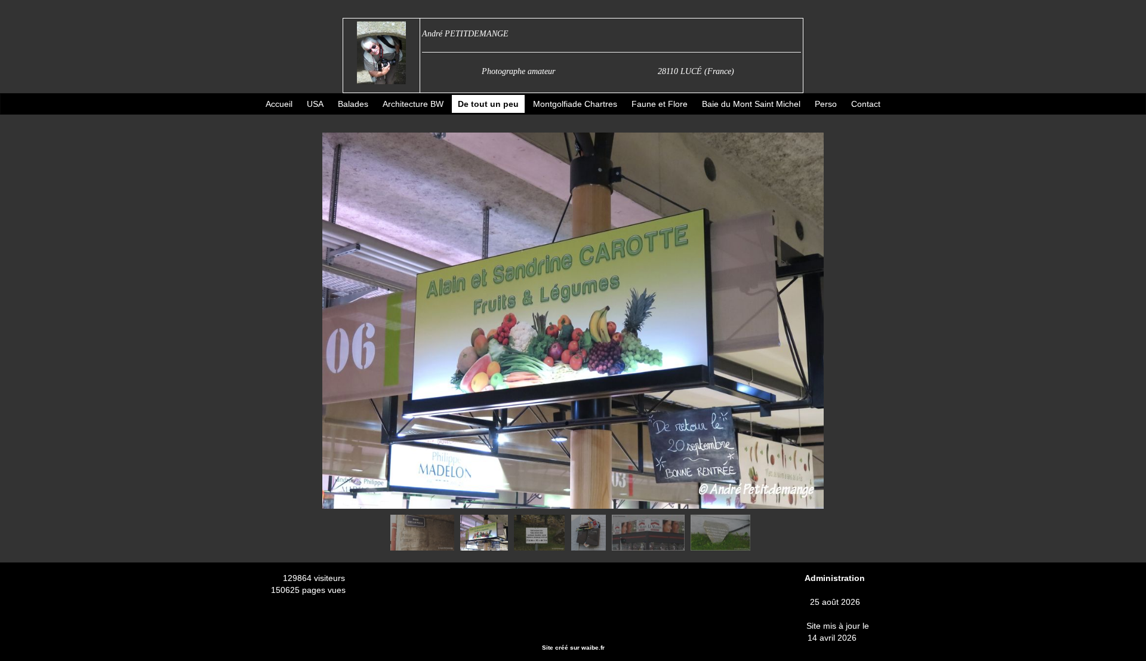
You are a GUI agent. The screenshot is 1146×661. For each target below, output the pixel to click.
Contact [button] (865, 104)
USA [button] (315, 104)
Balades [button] (353, 104)
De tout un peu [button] (488, 104)
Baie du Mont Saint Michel (751, 104)
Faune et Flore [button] (659, 104)
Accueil (279, 104)
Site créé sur (573, 647)
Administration (835, 578)
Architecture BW (413, 104)
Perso (826, 104)
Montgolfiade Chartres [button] (575, 104)
